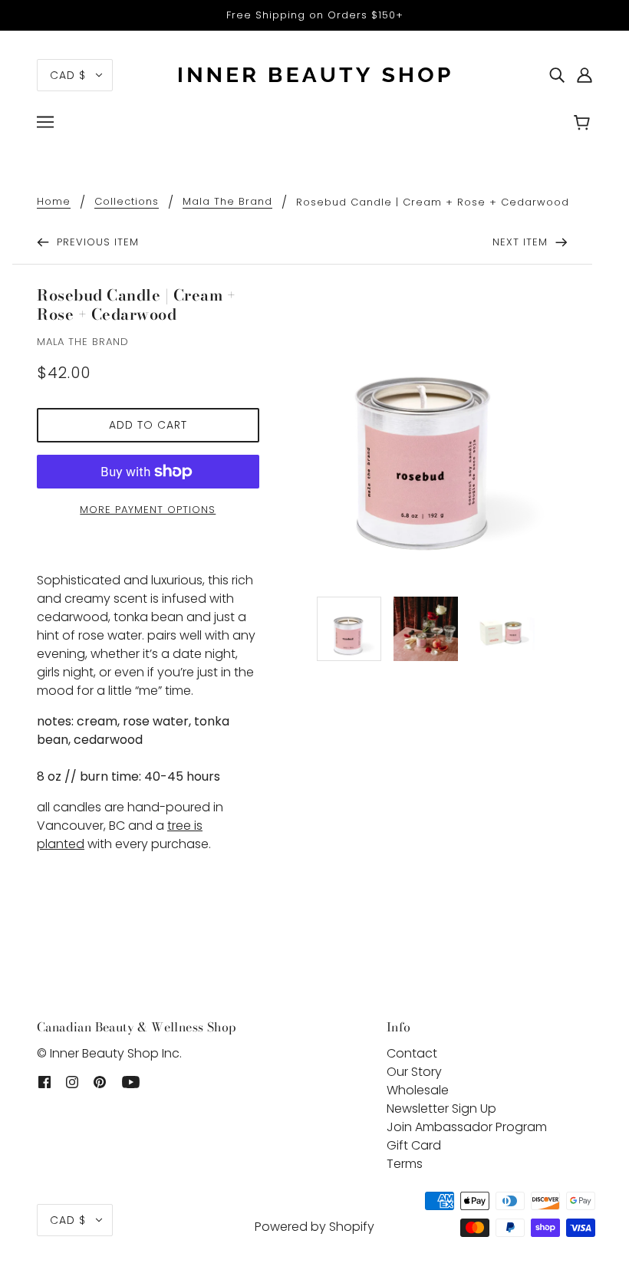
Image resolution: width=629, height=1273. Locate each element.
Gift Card (414, 1145)
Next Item (522, 242)
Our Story (414, 1072)
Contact (412, 1053)
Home (54, 202)
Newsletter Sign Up (441, 1108)
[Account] (584, 75)
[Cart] (584, 124)
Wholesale (418, 1090)
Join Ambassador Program (467, 1127)
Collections (126, 202)
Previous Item (96, 242)
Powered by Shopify (314, 1226)
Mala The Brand (227, 202)
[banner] (314, 74)
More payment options (148, 509)
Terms (405, 1164)
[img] (557, 75)
